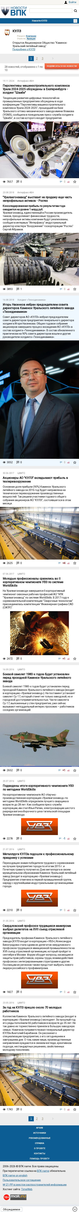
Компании (31, 36)
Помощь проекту (39, 1158)
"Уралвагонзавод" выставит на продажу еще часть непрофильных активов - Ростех (37, 198)
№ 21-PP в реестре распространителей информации (35, 1184)
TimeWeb (26, 1189)
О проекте (39, 1148)
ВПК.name (43, 1170)
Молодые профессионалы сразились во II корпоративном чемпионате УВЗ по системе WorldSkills (33, 582)
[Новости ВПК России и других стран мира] (14, 14)
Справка (39, 1143)
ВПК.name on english (15, 1175)
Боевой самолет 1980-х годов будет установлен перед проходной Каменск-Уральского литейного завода (37, 677)
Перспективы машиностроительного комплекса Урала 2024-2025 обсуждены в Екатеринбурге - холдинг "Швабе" (36, 89)
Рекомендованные (39, 1138)
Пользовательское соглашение (22, 1180)
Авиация (31, 38)
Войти (72, 2)
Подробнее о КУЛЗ (23, 49)
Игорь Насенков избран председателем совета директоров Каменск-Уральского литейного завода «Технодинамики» (38, 308)
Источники (39, 1133)
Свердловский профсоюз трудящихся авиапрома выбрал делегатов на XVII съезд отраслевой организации (37, 929)
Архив (39, 1128)
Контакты (39, 1153)
